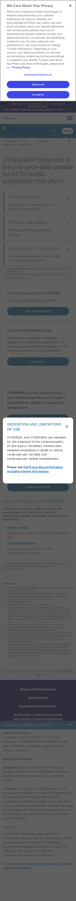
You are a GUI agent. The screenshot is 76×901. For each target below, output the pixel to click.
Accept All (38, 94)
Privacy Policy (21, 67)
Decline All (38, 84)
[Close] (70, 6)
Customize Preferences (38, 74)
